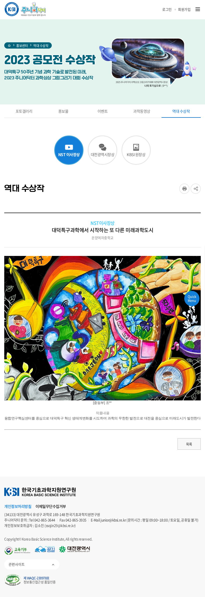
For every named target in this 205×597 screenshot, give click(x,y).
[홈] (9, 45)
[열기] (198, 10)
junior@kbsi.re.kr (113, 519)
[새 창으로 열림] (17, 550)
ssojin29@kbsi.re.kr (60, 525)
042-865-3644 (44, 519)
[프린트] (184, 189)
